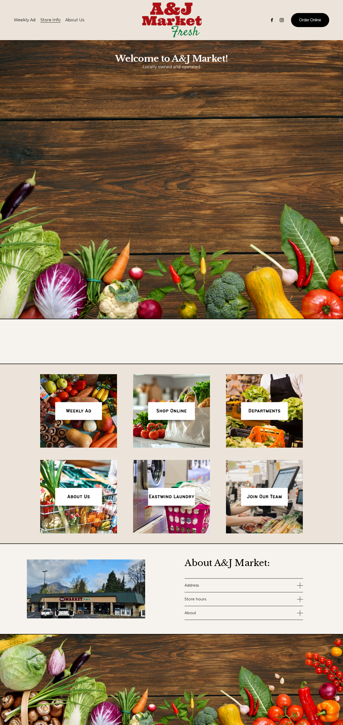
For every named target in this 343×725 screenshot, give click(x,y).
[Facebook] (271, 20)
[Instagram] (281, 20)
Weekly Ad (25, 20)
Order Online (310, 20)
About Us (74, 20)
